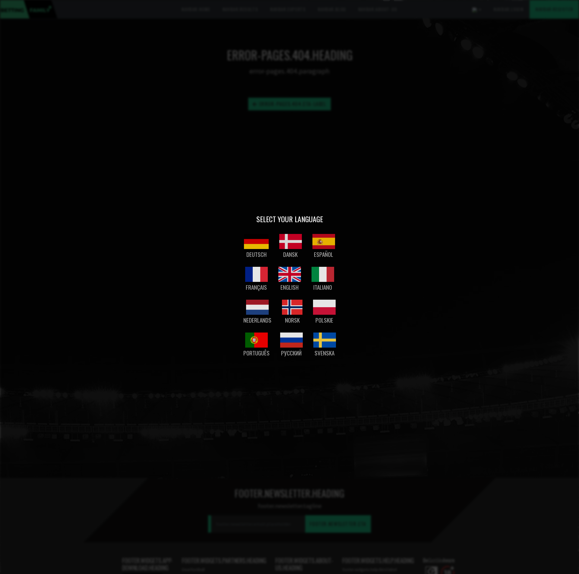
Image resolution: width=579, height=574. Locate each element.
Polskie (324, 320)
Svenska (324, 353)
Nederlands (257, 320)
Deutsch (256, 254)
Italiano (322, 287)
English (289, 287)
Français (256, 287)
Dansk (290, 254)
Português (256, 353)
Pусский (291, 353)
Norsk (292, 320)
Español (323, 254)
